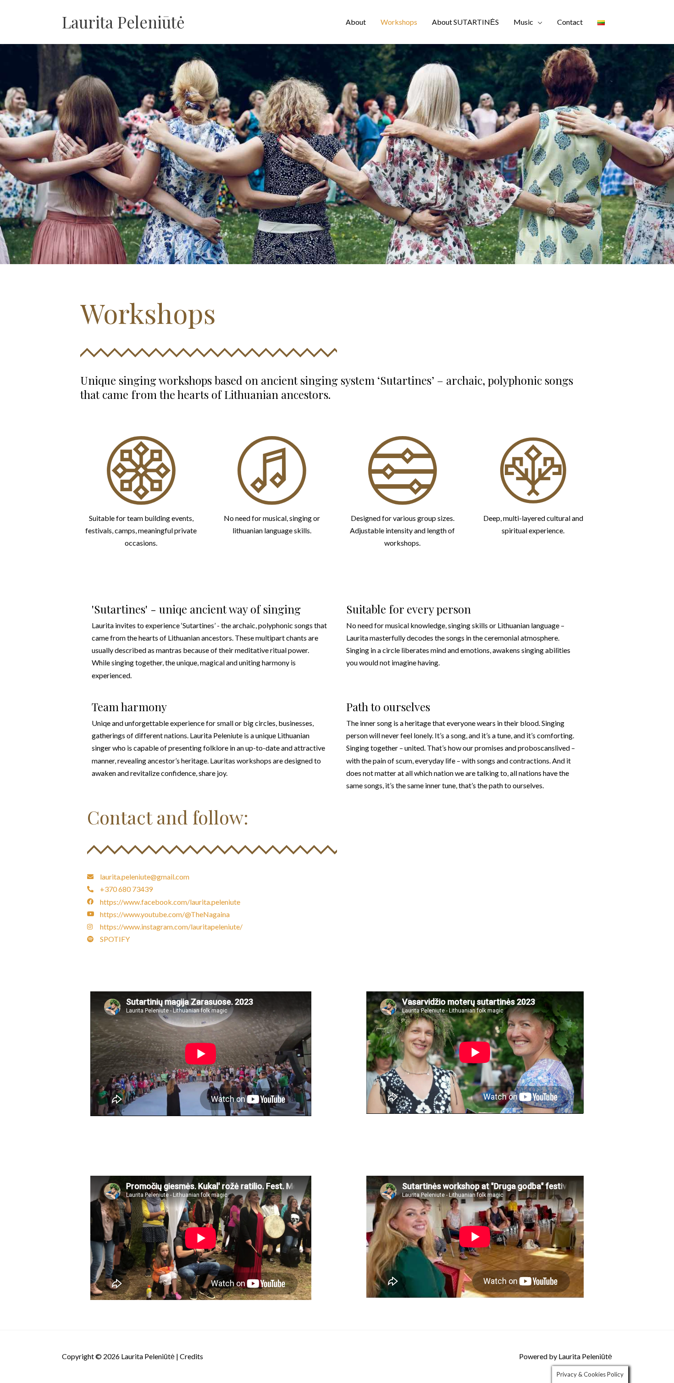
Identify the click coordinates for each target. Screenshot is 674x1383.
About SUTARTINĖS (465, 21)
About (356, 21)
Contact (570, 21)
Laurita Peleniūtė (123, 22)
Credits (191, 1356)
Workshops (399, 21)
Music (523, 21)
